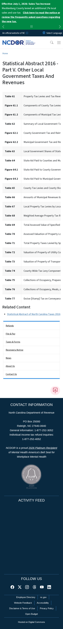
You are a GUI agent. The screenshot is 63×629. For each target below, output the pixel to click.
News (8, 358)
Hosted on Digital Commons (31, 622)
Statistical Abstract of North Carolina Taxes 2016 (33, 314)
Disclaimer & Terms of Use (22, 608)
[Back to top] (55, 390)
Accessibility (43, 603)
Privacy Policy (47, 608)
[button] (49, 42)
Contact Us (11, 374)
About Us (10, 366)
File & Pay (10, 333)
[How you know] (26, 33)
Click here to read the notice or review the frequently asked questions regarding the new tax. (31, 17)
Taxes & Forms (13, 342)
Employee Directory (25, 597)
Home (5, 53)
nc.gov (43, 597)
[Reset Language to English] (44, 33)
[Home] (18, 40)
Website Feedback (23, 603)
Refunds (10, 325)
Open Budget (31, 614)
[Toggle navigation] (59, 42)
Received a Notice (14, 350)
